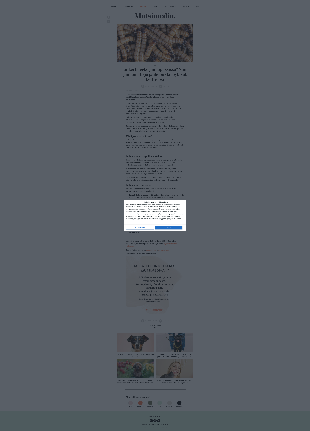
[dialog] (155, 215)
